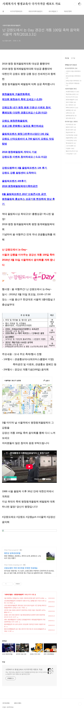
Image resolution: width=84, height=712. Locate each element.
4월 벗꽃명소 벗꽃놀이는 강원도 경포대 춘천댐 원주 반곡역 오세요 (24, 598)
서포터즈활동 (9, 594)
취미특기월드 (71, 122)
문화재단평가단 (71, 116)
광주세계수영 (70, 118)
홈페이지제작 (71, 127)
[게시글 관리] (10, 583)
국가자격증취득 (71, 68)
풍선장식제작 (71, 130)
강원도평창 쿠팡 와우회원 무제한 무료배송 (21, 568)
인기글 (73, 58)
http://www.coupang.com (13, 565)
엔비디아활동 (71, 102)
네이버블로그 (53, 11)
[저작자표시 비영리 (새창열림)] (24, 584)
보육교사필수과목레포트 (73, 81)
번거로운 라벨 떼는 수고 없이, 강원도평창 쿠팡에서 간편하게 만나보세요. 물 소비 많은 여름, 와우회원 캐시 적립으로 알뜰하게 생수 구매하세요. (29, 571)
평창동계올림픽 (19, 594)
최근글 (67, 58)
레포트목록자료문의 (35, 11)
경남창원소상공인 (72, 94)
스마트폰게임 (71, 140)
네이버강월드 (6, 703)
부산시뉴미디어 (72, 97)
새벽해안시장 (71, 110)
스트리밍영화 (71, 146)
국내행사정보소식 (72, 92)
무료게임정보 (71, 135)
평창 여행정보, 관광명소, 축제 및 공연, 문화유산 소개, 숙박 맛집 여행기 (22, 557)
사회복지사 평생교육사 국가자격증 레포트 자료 (31, 4)
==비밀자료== (71, 154)
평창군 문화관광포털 (12, 553)
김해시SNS (70, 113)
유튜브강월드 (17, 703)
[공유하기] (8, 583)
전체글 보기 (71, 65)
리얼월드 (70, 148)
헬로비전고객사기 (72, 151)
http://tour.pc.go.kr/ (11, 550)
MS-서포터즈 (71, 105)
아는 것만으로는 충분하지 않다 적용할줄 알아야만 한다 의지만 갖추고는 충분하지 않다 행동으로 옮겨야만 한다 (26, 673)
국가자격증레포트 (16, 11)
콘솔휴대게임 (71, 138)
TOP (80, 704)
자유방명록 (68, 11)
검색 (75, 4)
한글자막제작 (70, 132)
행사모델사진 (71, 143)
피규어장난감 (71, 124)
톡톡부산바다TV (72, 108)
